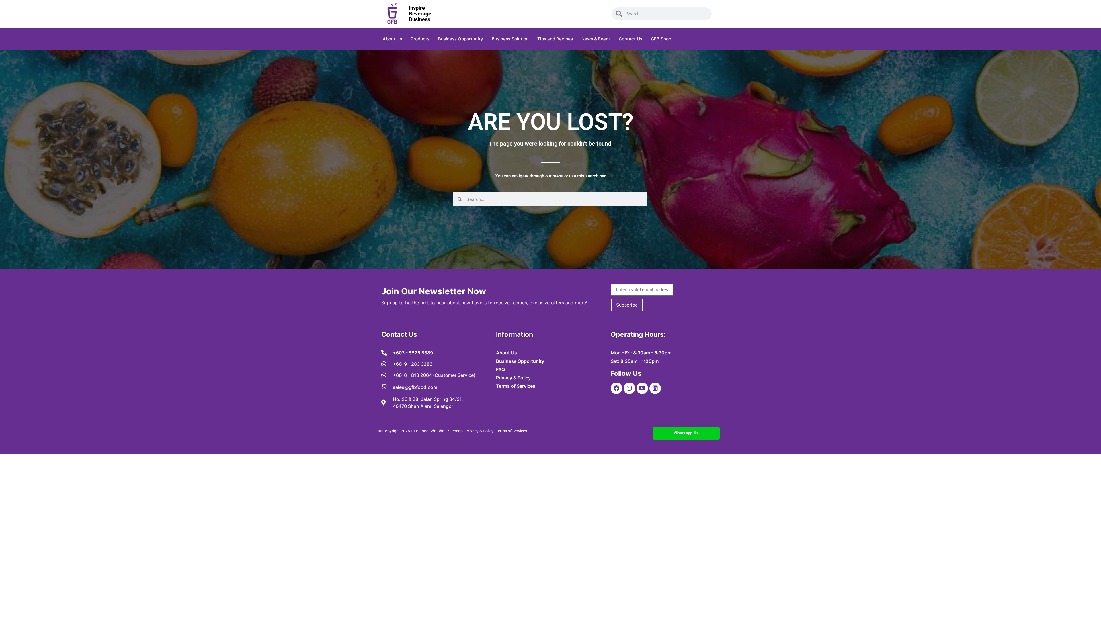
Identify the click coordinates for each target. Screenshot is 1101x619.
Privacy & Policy (479, 431)
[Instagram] (629, 388)
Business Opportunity (460, 39)
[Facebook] (616, 388)
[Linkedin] (655, 388)
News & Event (595, 39)
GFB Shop (661, 39)
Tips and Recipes (555, 39)
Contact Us (630, 39)
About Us (392, 39)
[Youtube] (642, 388)
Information (514, 334)
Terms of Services (511, 431)
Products (420, 39)
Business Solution (510, 39)
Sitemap (455, 431)
